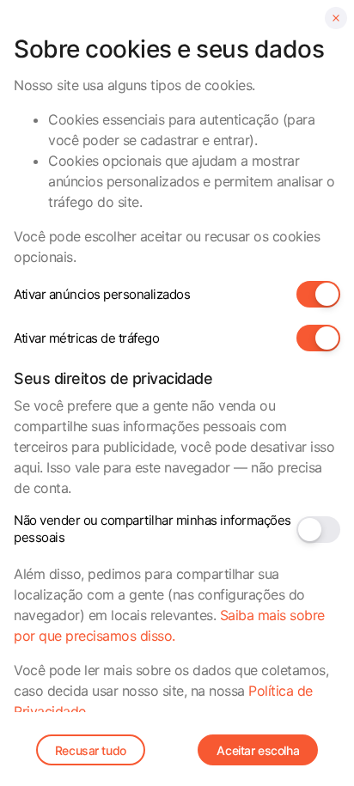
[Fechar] (336, 18)
